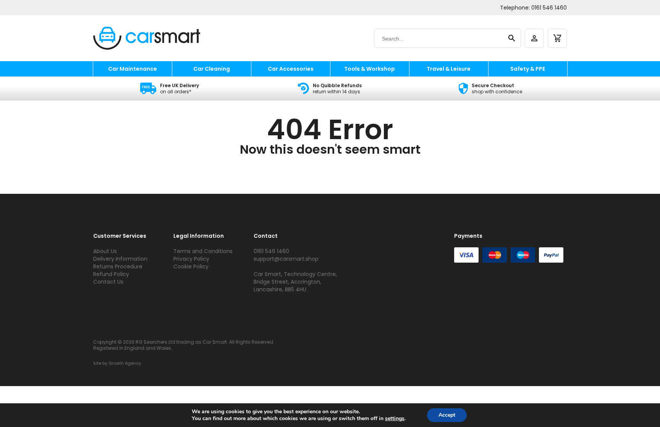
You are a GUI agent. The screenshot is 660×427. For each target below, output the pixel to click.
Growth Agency (124, 363)
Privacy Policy (191, 259)
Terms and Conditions (203, 251)
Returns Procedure (117, 266)
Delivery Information (120, 259)
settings (394, 418)
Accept (446, 415)
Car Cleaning (211, 69)
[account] (534, 38)
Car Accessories (291, 69)
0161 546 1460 (549, 7)
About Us (105, 251)
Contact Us (108, 282)
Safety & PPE (527, 69)
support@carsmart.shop (286, 259)
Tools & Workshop (369, 69)
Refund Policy (111, 274)
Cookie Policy (191, 266)
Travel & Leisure (449, 69)
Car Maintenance (132, 69)
